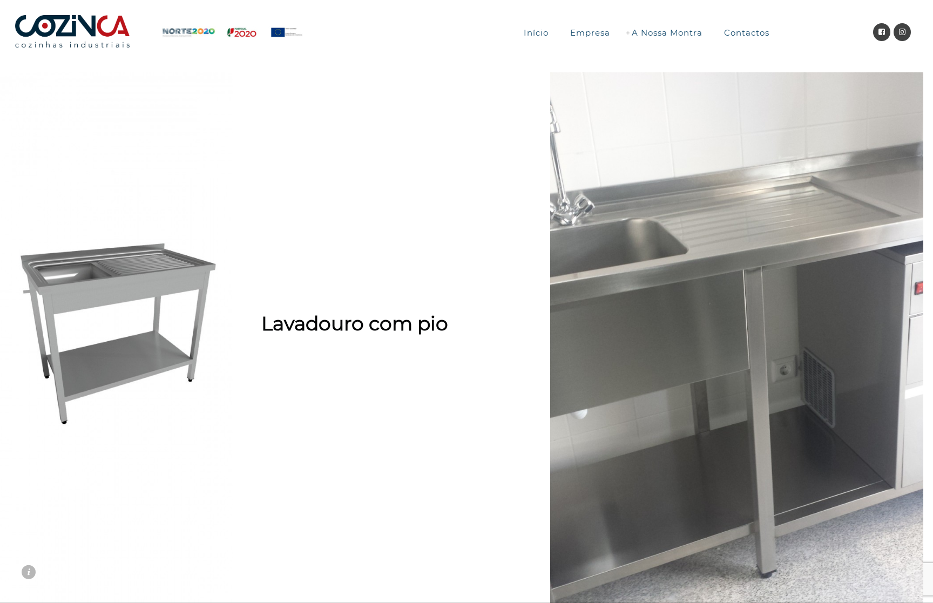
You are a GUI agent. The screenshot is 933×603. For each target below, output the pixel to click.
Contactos (746, 33)
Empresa (590, 33)
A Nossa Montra (667, 33)
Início (536, 33)
